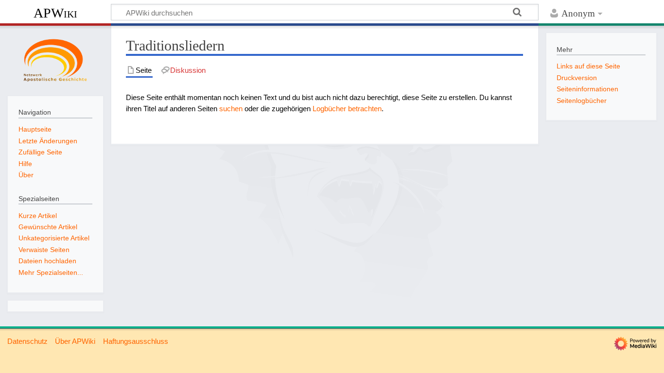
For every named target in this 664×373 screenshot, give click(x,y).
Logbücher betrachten (347, 108)
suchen (231, 108)
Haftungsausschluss (135, 341)
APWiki (55, 12)
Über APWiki (75, 341)
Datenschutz (27, 341)
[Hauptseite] (55, 59)
